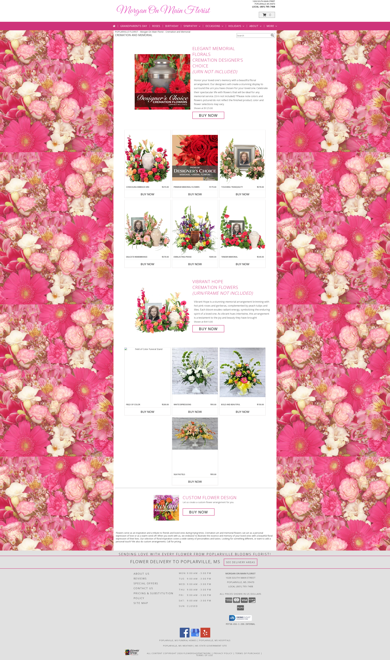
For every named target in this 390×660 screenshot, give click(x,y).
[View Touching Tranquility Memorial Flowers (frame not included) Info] (242, 158)
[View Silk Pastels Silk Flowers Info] (195, 434)
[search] (272, 35)
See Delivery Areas (240, 562)
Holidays (234, 26)
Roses (156, 26)
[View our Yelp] (205, 636)
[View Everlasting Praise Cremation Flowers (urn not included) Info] (195, 227)
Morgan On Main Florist (163, 11)
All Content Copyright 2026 (165, 653)
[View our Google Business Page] (195, 636)
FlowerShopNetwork (197, 653)
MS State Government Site (211, 645)
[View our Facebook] (185, 636)
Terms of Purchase (247, 653)
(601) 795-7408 (267, 6)
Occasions (213, 26)
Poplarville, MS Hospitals (215, 640)
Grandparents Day (133, 26)
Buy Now (208, 115)
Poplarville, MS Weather (178, 645)
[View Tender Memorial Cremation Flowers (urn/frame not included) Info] (242, 227)
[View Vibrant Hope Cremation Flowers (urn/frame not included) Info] (163, 305)
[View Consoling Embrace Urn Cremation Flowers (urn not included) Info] (147, 158)
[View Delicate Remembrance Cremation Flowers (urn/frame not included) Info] (147, 227)
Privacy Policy (223, 653)
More (270, 26)
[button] (267, 15)
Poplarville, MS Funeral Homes (178, 640)
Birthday (171, 26)
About (254, 26)
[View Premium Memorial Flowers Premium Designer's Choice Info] (195, 157)
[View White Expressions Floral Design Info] (195, 371)
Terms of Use (204, 655)
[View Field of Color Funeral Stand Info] (147, 349)
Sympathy (190, 26)
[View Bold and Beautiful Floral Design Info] (242, 372)
